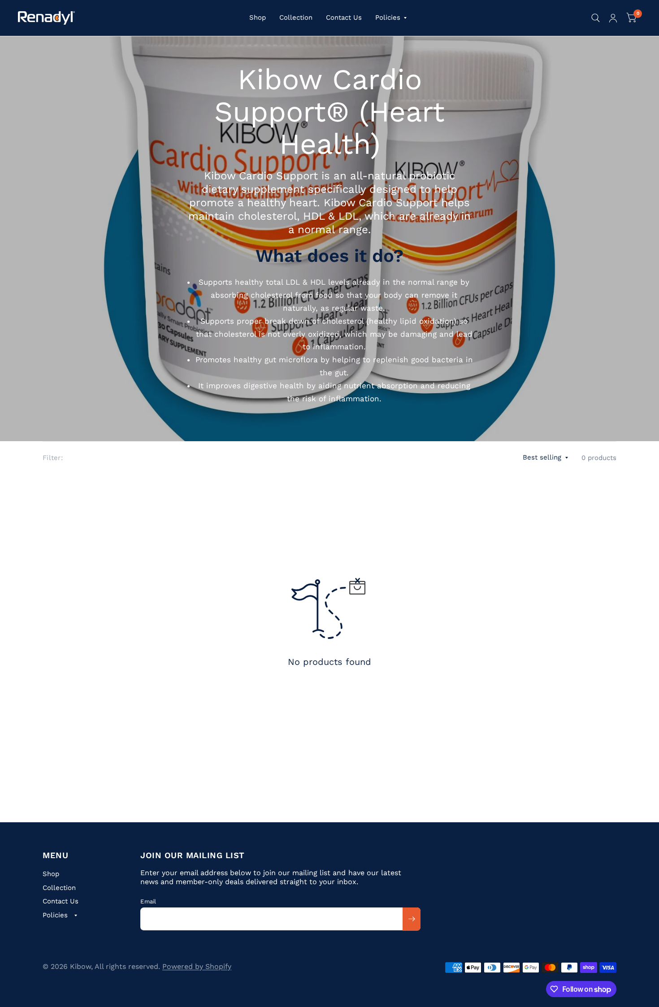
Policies (387, 17)
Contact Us (344, 17)
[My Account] (613, 18)
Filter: (53, 458)
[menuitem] (258, 18)
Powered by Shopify (196, 966)
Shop (257, 17)
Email (148, 901)
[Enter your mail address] (412, 919)
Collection (295, 17)
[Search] (595, 18)
